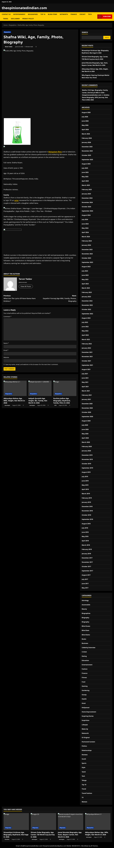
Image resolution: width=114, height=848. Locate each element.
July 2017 (85, 579)
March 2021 (86, 391)
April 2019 (85, 489)
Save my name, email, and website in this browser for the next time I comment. (31, 364)
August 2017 (86, 575)
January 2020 (86, 451)
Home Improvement (89, 712)
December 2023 (87, 249)
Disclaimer (15, 19)
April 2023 (85, 284)
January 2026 (86, 142)
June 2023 (85, 275)
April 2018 (85, 541)
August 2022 (86, 318)
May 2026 (85, 125)
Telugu (84, 780)
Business (85, 643)
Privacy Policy (28, 19)
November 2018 (87, 511)
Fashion (84, 669)
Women (84, 802)
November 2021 (87, 357)
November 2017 (87, 562)
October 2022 (86, 309)
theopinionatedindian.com (24, 8)
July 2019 (85, 477)
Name (6, 343)
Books (84, 639)
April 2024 (85, 232)
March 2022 (86, 339)
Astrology (85, 600)
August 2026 (86, 112)
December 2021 (87, 352)
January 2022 (86, 348)
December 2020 (87, 404)
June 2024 (85, 224)
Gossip (84, 695)
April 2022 (85, 335)
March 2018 (86, 545)
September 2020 (87, 417)
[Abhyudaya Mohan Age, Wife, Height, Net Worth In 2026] (15, 388)
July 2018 (85, 528)
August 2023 (86, 267)
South (84, 759)
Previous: (20, 298)
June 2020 (85, 429)
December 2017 (87, 558)
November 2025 (87, 151)
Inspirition (85, 720)
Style (83, 767)
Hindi (84, 703)
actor (16, 200)
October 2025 (86, 155)
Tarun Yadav (8, 46)
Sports (84, 763)
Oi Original (86, 737)
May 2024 (85, 228)
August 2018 (86, 524)
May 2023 (85, 279)
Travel (5, 19)
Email (6, 350)
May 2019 (85, 485)
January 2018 (86, 554)
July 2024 (85, 219)
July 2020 (85, 425)
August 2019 (86, 472)
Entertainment (19, 14)
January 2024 (86, 245)
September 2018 (87, 519)
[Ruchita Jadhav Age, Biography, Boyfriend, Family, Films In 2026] (64, 388)
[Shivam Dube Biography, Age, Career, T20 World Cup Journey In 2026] (43, 821)
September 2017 (87, 571)
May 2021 (85, 382)
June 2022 (85, 327)
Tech (90, 14)
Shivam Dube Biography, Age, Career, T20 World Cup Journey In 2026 (43, 834)
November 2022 (87, 305)
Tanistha (7, 839)
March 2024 (86, 237)
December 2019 (87, 455)
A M (55, 405)
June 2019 (85, 481)
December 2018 (87, 506)
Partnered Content (88, 742)
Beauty (84, 609)
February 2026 (87, 138)
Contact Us (6, 14)
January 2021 (86, 399)
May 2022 (85, 331)
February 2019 (87, 498)
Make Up (85, 729)
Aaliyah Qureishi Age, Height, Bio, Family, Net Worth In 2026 (37, 400)
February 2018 (87, 549)
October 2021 (86, 361)
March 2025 (86, 185)
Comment (7, 317)
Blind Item (85, 630)
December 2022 (87, 301)
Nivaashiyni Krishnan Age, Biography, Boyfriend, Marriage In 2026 (16, 834)
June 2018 (85, 532)
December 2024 (87, 198)
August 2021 (86, 369)
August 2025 (86, 164)
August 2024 (86, 215)
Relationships (87, 750)
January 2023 (86, 297)
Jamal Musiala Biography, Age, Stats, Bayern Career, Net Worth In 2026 (70, 834)
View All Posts (26, 286)
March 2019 (86, 494)
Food (83, 682)
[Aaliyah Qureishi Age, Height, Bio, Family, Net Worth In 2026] (39, 388)
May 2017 (85, 588)
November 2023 (87, 254)
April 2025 (85, 181)
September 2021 (87, 365)
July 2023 (85, 271)
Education (85, 660)
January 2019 (86, 502)
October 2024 (86, 207)
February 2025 (87, 189)
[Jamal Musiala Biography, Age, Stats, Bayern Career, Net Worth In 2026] (70, 821)
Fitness (84, 677)
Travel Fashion (87, 793)
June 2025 (85, 172)
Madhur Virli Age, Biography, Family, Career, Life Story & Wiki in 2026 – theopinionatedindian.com (95, 92)
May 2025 (85, 177)
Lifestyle (85, 725)
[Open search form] (95, 16)
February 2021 (87, 395)
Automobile (86, 605)
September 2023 (87, 262)
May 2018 (85, 536)
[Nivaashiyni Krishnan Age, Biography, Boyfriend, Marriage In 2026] (16, 821)
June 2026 (85, 121)
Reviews (85, 755)
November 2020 (87, 408)
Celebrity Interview (88, 648)
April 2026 (85, 129)
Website (6, 357)
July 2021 (85, 374)
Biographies (33, 14)
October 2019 (86, 464)
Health (84, 699)
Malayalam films (55, 152)
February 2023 (87, 292)
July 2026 (85, 117)
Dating (84, 656)
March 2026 (86, 134)
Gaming (84, 686)
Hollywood (85, 708)
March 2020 (86, 442)
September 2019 (87, 468)
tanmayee (7, 405)
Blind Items (52, 14)
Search (85, 32)
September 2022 (87, 314)
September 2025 (87, 160)
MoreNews (85, 846)
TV (82, 797)
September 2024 (87, 211)
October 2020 (86, 412)
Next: (59, 298)
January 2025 (86, 194)
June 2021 (85, 378)
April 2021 (85, 387)
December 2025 (87, 147)
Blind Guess (86, 626)
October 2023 (86, 258)
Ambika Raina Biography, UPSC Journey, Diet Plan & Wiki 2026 (95, 97)
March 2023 (86, 288)
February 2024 (87, 241)
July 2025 (85, 168)
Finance (74, 14)
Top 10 (42, 14)
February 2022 (87, 344)
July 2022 (85, 322)
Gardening (85, 690)
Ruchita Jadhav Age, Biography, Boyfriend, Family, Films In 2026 (61, 400)
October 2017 (86, 566)
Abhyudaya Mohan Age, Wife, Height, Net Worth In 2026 (14, 400)
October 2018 (86, 515)
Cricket (82, 14)
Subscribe (107, 16)
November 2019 (87, 459)
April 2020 (85, 438)
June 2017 (85, 584)
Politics (84, 746)
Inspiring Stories (88, 716)
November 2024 (87, 202)
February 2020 (87, 446)
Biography (85, 618)
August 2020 (86, 421)
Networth (64, 14)
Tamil (84, 772)
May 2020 (85, 434)
